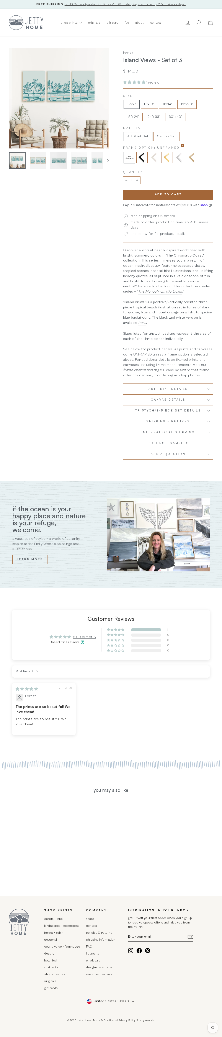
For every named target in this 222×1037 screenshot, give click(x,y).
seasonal (50, 940)
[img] (27, 689)
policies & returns (99, 933)
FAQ (89, 946)
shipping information (100, 940)
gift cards (51, 988)
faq (127, 23)
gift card (112, 23)
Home (127, 52)
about (139, 23)
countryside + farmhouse (62, 946)
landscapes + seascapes (61, 926)
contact (155, 23)
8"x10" (149, 104)
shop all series (54, 974)
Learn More (30, 559)
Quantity (133, 172)
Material (133, 128)
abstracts (51, 967)
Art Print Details (168, 389)
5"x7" (131, 104)
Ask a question (168, 454)
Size (128, 96)
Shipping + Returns (168, 421)
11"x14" (168, 104)
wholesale (93, 960)
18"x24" (133, 117)
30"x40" (175, 117)
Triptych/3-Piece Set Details (168, 410)
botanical (50, 960)
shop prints (69, 23)
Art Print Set (138, 136)
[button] (135, 82)
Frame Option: (162, 148)
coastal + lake (53, 919)
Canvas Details (168, 400)
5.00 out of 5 (84, 637)
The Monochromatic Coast (160, 291)
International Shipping (168, 432)
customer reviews (99, 974)
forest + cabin (54, 933)
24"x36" (153, 117)
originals (94, 23)
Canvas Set (166, 136)
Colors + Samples (168, 443)
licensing (92, 953)
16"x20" (187, 104)
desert (49, 953)
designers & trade (99, 967)
